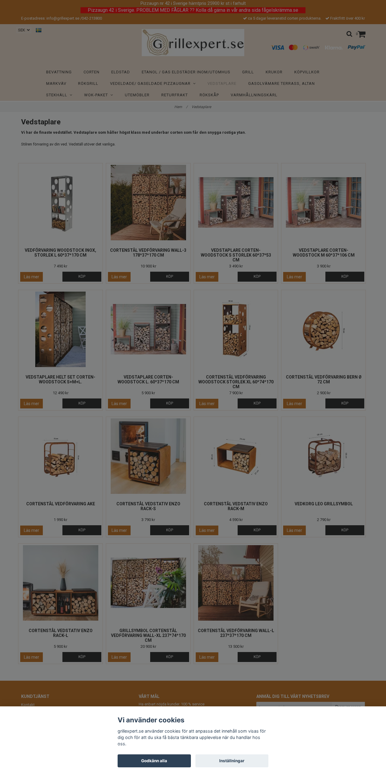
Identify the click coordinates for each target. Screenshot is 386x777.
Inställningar (232, 760)
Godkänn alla (154, 760)
